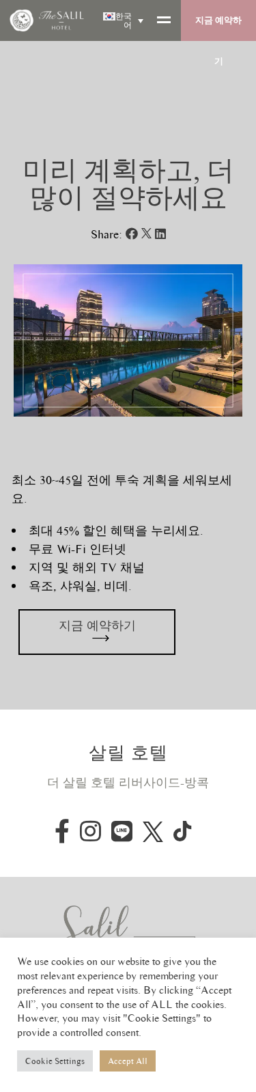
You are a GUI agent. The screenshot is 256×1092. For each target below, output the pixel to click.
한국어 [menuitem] (123, 21)
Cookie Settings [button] (55, 1061)
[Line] (121, 831)
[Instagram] (90, 831)
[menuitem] (122, 20)
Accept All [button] (127, 1061)
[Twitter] (153, 831)
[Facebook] (62, 831)
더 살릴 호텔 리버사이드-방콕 (128, 782)
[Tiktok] (182, 831)
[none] (122, 20)
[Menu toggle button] (165, 21)
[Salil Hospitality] (128, 931)
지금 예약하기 (218, 27)
